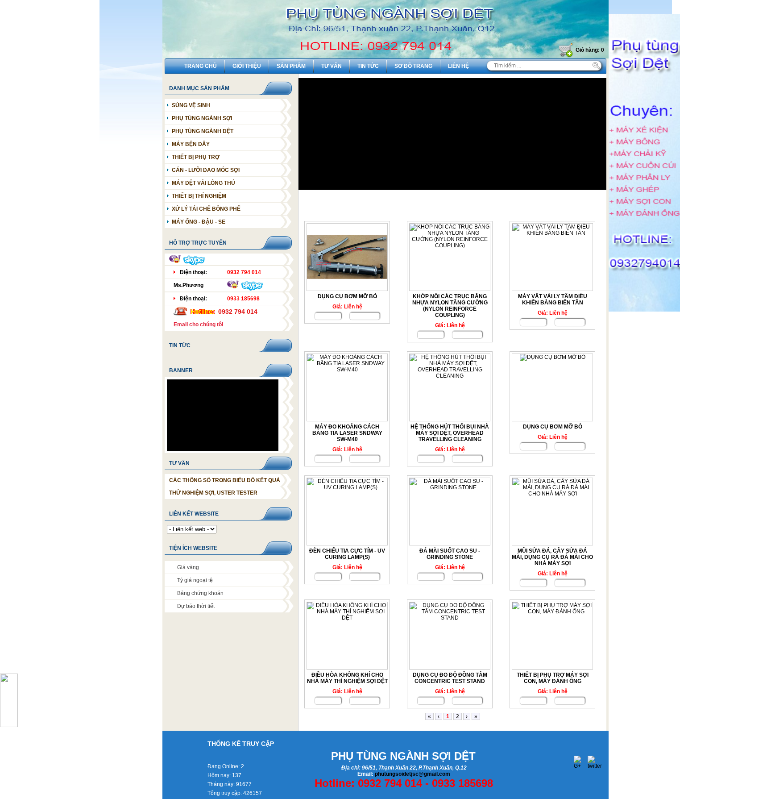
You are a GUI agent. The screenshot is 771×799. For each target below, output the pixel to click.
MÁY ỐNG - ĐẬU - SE (198, 222)
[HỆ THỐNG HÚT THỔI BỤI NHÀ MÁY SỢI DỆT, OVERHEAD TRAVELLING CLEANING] (449, 387)
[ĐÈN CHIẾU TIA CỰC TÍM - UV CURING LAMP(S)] (347, 511)
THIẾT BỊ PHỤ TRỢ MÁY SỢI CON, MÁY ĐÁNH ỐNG (553, 678)
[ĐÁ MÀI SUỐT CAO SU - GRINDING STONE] (449, 511)
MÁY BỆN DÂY (191, 144)
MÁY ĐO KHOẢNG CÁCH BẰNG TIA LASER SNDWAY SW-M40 (347, 433)
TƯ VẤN (179, 463)
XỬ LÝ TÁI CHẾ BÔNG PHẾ (206, 209)
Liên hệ (458, 66)
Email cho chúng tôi (198, 324)
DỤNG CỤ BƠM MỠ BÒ (347, 296)
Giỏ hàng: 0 (590, 50)
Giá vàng (188, 567)
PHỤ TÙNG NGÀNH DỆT (202, 131)
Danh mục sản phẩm (199, 88)
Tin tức (368, 66)
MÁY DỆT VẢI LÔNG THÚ (203, 183)
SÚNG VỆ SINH (191, 105)
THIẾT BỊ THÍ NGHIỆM (199, 196)
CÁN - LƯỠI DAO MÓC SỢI (206, 170)
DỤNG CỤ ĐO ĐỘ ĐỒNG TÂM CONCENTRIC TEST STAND (450, 678)
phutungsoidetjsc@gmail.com (412, 774)
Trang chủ (200, 66)
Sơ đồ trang (413, 66)
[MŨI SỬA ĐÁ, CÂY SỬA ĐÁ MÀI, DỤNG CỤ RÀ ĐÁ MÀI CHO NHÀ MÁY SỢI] (552, 511)
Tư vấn (331, 66)
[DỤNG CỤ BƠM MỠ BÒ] (347, 257)
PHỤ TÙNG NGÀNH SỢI (202, 118)
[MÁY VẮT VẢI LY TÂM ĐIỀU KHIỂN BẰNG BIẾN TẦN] (552, 257)
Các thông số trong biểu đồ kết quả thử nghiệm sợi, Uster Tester (224, 486)
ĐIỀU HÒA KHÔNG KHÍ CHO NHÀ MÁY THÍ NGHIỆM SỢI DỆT (347, 678)
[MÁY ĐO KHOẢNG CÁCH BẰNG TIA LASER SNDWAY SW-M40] (347, 387)
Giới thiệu (246, 66)
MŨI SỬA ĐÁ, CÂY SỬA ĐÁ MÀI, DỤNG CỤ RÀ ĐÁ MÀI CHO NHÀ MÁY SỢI (552, 557)
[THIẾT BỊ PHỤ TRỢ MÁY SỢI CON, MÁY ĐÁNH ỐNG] (552, 636)
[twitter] (593, 761)
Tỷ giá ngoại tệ (195, 580)
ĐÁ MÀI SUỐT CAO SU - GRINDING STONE (449, 554)
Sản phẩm (291, 66)
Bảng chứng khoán (200, 593)
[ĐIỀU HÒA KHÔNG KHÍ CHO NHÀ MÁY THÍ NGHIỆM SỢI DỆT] (347, 636)
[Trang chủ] (385, 57)
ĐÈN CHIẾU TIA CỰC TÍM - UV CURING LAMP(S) (347, 554)
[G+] (579, 761)
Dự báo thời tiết (196, 606)
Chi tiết (327, 316)
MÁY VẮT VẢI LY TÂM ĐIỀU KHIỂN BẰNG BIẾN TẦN (552, 299)
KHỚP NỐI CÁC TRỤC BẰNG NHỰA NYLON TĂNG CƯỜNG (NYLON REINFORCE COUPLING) (450, 305)
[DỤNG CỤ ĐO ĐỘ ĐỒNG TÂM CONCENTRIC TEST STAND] (449, 636)
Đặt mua (364, 316)
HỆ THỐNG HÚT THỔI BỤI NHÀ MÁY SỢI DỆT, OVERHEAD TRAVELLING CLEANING (449, 433)
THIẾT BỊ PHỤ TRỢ (196, 157)
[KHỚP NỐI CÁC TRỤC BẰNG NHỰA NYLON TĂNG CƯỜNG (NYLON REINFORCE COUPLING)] (449, 257)
